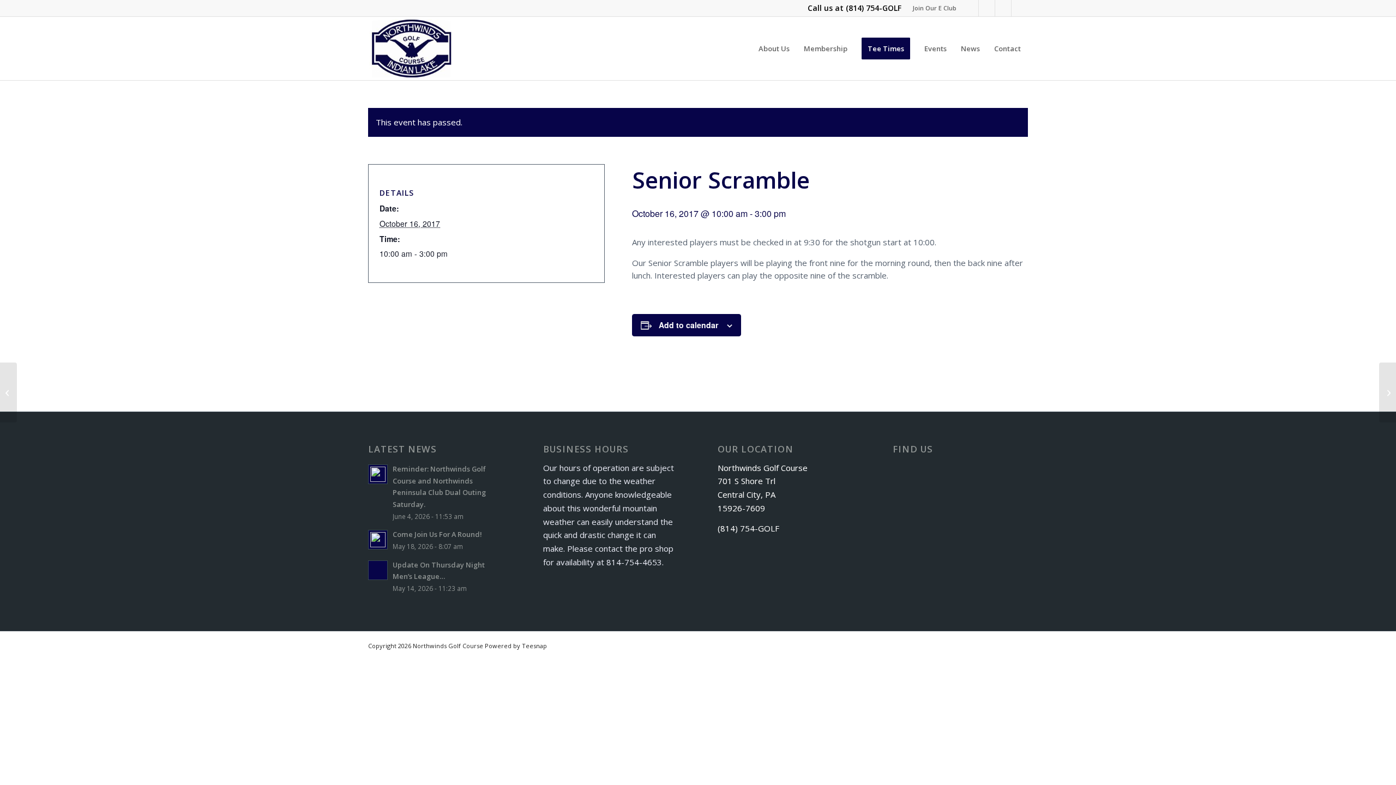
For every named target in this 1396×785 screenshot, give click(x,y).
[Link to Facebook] (970, 8)
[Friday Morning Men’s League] (8, 392)
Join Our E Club (934, 8)
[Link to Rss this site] (1003, 8)
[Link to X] (987, 8)
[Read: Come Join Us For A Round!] (378, 540)
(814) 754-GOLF (873, 8)
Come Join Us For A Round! (437, 534)
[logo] (412, 48)
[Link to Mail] (1020, 8)
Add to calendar (688, 324)
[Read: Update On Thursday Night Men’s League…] (378, 570)
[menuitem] (931, 8)
